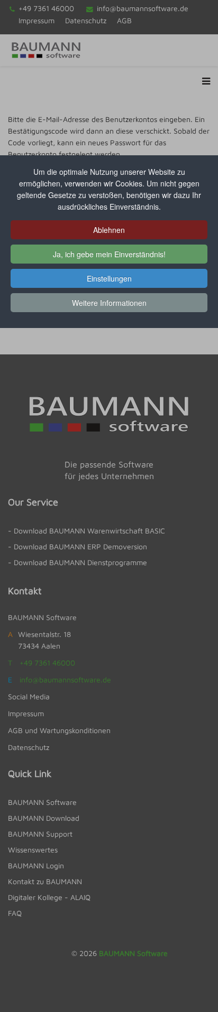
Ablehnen (109, 229)
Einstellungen (109, 278)
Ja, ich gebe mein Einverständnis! (109, 254)
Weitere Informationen (109, 302)
